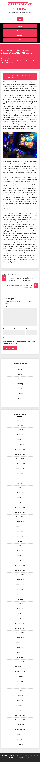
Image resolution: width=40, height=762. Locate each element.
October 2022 (20, 633)
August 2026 (20, 420)
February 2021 (20, 705)
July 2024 (20, 531)
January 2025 (20, 502)
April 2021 (20, 696)
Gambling (20, 35)
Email (16, 329)
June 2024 (20, 536)
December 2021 (20, 667)
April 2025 (20, 488)
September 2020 (20, 729)
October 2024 (20, 517)
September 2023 (20, 580)
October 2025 (20, 459)
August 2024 (20, 527)
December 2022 (20, 623)
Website (28, 329)
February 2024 (20, 555)
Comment (6, 306)
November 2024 (20, 512)
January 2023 (20, 618)
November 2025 (20, 454)
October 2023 (20, 575)
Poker (20, 398)
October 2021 (20, 676)
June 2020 (20, 744)
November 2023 (20, 570)
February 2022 (20, 657)
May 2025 (20, 483)
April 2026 (20, 430)
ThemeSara (26, 757)
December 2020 (20, 715)
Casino (20, 374)
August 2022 (20, 643)
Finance (20, 379)
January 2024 (20, 560)
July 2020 (20, 739)
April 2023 (20, 604)
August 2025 (20, 469)
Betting (20, 31)
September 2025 (20, 464)
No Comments (10, 77)
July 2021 (20, 681)
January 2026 (20, 444)
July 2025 (20, 473)
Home (20, 26)
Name (5, 329)
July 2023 (20, 589)
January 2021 (20, 710)
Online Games (20, 393)
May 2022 (20, 647)
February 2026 (20, 440)
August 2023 (20, 585)
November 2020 (20, 720)
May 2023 (20, 599)
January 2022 (20, 662)
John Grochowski (10, 75)
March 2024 (20, 551)
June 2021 (20, 686)
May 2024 (20, 541)
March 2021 (20, 700)
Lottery (20, 389)
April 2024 (20, 546)
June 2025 (20, 478)
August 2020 (20, 734)
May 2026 (20, 425)
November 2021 (20, 671)
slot (20, 40)
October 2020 (20, 725)
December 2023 (20, 565)
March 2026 (20, 435)
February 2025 (20, 498)
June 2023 (20, 594)
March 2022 (20, 652)
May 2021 (20, 691)
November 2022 (20, 628)
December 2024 (20, 507)
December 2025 (20, 449)
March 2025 (20, 493)
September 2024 (20, 522)
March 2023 (20, 609)
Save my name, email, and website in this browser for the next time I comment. (20, 342)
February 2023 (20, 613)
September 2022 (20, 638)
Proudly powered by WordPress (29, 755)
